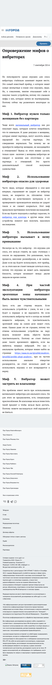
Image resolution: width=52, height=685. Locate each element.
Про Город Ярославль (10, 454)
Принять (43, 44)
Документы (37, 37)
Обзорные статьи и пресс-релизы (14, 537)
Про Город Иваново (9, 449)
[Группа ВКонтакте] (4, 501)
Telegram (6, 510)
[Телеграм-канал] (12, 501)
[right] (49, 37)
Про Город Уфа (8, 468)
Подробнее (44, 614)
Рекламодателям (8, 545)
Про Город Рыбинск (9, 464)
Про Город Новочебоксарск (12, 430)
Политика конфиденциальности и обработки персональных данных (26, 617)
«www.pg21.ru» (19, 558)
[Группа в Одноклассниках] (8, 501)
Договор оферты (8, 532)
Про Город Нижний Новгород (13, 474)
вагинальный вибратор (28, 125)
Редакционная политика (11, 523)
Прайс (5, 541)
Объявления (7, 528)
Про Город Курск (8, 459)
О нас (5, 514)
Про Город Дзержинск (10, 478)
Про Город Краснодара (10, 488)
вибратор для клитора (14, 217)
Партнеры (6, 550)
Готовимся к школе (23, 37)
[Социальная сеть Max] (15, 501)
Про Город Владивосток (11, 482)
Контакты (6, 519)
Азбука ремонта (7, 37)
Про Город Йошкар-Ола (11, 439)
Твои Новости (7, 435)
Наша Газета (7, 445)
